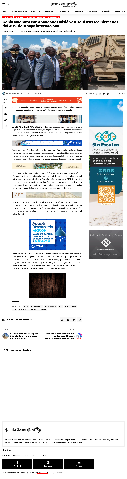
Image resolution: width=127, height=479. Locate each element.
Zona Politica (30, 17)
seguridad (33, 310)
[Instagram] (48, 464)
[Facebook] (17, 464)
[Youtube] (79, 464)
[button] (4, 4)
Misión (74, 306)
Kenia (67, 306)
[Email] (100, 94)
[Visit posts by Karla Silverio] (3, 93)
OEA (15, 310)
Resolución (23, 310)
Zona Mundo (19, 17)
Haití (60, 306)
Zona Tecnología (53, 17)
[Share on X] (96, 94)
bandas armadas (36, 306)
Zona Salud (41, 17)
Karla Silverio (14, 93)
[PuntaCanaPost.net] (63, 4)
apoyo (26, 306)
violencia (43, 310)
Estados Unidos (50, 306)
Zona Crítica (7, 17)
